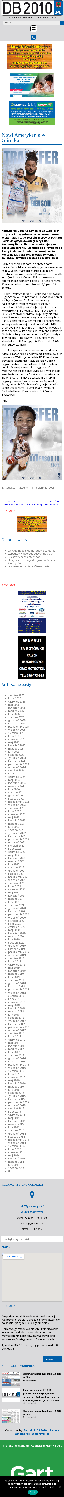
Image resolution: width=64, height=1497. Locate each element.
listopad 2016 (16, 1061)
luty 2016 (14, 1089)
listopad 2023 (16, 798)
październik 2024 (18, 764)
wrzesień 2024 (17, 767)
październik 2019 (18, 952)
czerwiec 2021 (16, 889)
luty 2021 (14, 902)
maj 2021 (14, 892)
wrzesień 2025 (17, 729)
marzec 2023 (16, 824)
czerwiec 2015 (16, 1114)
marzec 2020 (16, 936)
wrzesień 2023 (17, 805)
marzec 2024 (16, 786)
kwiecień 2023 (17, 820)
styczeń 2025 (16, 755)
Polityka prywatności (17, 1239)
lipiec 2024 (14, 773)
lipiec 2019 (14, 961)
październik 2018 (18, 989)
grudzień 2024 (17, 758)
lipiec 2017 (14, 1036)
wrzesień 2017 (17, 1030)
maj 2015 (14, 1118)
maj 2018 (14, 1005)
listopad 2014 (16, 1136)
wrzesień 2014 (17, 1143)
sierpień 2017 (16, 1033)
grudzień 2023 (17, 795)
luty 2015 (14, 1127)
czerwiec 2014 (16, 1152)
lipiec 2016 (14, 1074)
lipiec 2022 (14, 848)
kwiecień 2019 (17, 971)
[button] (33, 28)
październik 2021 (18, 877)
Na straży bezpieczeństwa (24, 557)
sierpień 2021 (16, 883)
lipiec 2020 (14, 924)
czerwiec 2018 (16, 1002)
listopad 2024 (16, 761)
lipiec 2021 (14, 886)
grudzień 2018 (17, 983)
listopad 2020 (16, 911)
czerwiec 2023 (16, 814)
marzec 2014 (16, 1162)
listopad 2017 (16, 1024)
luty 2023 (14, 827)
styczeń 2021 (16, 905)
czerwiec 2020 (16, 927)
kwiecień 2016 (17, 1083)
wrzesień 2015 (17, 1105)
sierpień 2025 (16, 733)
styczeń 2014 (16, 1168)
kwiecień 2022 (17, 858)
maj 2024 (14, 780)
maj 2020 (14, 930)
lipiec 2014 (14, 1149)
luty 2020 (14, 939)
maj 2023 (14, 817)
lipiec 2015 (14, 1111)
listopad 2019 (16, 949)
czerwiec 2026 (16, 701)
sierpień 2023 (16, 808)
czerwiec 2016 (16, 1077)
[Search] (62, 23)
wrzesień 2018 (17, 993)
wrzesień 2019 (17, 955)
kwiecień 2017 (17, 1046)
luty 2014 (14, 1165)
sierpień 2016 (16, 1071)
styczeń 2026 (16, 717)
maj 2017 (14, 1043)
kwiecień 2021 (17, 895)
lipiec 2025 (14, 736)
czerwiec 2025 (16, 739)
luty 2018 (14, 1014)
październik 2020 (18, 914)
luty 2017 (14, 1052)
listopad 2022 (16, 836)
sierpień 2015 (16, 1108)
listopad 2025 (16, 723)
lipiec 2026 (14, 698)
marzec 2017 (16, 1049)
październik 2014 (18, 1140)
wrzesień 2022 (17, 842)
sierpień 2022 (16, 845)
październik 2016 (18, 1064)
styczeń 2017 (16, 1055)
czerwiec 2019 (16, 964)
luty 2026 (14, 714)
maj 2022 (14, 855)
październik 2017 (18, 1027)
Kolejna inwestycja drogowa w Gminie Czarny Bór (32, 561)
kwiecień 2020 (17, 933)
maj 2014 (14, 1155)
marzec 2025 (16, 748)
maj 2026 (14, 705)
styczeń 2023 (16, 830)
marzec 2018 (16, 1011)
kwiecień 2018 (17, 1008)
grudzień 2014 (17, 1133)
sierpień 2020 (16, 920)
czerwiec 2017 (16, 1039)
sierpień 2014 (16, 1146)
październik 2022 (18, 839)
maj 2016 (14, 1080)
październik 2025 (18, 726)
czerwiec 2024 (16, 777)
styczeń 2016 (16, 1093)
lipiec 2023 (14, 811)
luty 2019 (14, 977)
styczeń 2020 (16, 942)
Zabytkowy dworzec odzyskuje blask (30, 553)
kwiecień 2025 (17, 745)
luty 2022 (14, 864)
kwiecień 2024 (17, 783)
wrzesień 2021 (17, 880)
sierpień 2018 (16, 996)
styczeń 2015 (16, 1130)
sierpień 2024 (16, 770)
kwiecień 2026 (17, 708)
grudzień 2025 (17, 720)
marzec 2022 (16, 861)
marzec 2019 (16, 974)
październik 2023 (18, 802)
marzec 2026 (16, 711)
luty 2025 (14, 751)
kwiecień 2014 (17, 1158)
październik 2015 (18, 1102)
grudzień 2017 (17, 1021)
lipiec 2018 (14, 999)
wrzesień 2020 (17, 917)
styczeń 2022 (16, 867)
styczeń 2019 (16, 980)
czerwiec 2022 (16, 852)
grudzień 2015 (17, 1096)
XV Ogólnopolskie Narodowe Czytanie (31, 550)
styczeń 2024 (16, 792)
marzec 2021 (16, 898)
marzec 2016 (16, 1086)
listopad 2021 (16, 874)
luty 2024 (14, 789)
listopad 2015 (16, 1099)
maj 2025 (14, 742)
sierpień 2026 (16, 695)
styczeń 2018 (16, 1017)
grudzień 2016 (17, 1058)
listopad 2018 (16, 986)
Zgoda (33, 1492)
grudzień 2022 (17, 833)
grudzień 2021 (17, 870)
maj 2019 (14, 967)
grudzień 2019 (17, 945)
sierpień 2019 (16, 958)
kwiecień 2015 (17, 1121)
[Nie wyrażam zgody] (60, 1486)
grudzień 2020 (17, 908)
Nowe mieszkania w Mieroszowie (28, 566)
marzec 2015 (16, 1124)
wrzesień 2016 (17, 1067)
